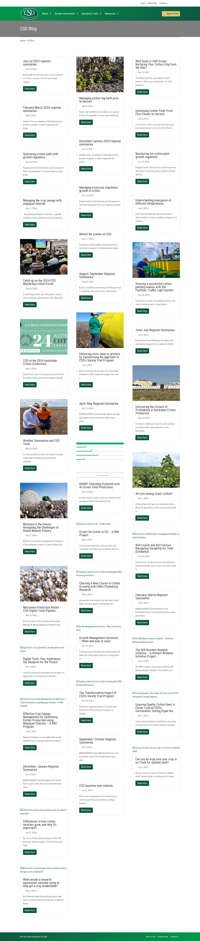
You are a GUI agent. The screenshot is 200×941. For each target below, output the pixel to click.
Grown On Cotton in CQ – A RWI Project (99, 533)
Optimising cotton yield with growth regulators (40, 155)
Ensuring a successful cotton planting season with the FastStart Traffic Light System (154, 287)
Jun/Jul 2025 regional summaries (36, 62)
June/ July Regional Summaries (155, 330)
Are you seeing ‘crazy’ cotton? (154, 493)
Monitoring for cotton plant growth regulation (152, 155)
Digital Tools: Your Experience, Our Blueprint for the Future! (42, 660)
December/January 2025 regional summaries (100, 142)
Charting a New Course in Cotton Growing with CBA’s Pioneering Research (99, 586)
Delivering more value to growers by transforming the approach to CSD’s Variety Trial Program (99, 357)
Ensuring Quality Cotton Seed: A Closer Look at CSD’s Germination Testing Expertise (155, 708)
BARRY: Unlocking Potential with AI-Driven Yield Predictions (99, 485)
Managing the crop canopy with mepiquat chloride (42, 202)
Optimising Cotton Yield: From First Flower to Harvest (154, 112)
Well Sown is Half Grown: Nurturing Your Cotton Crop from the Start (155, 64)
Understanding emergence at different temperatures (153, 201)
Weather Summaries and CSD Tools (41, 442)
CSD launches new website (96, 786)
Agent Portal (172, 13)
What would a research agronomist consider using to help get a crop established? (41, 883)
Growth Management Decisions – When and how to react (98, 639)
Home (22, 40)
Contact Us (163, 3)
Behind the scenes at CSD (95, 234)
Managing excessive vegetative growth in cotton (98, 189)
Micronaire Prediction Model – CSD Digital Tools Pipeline (42, 609)
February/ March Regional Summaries (151, 596)
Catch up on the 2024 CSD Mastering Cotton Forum (39, 282)
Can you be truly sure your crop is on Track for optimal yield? (156, 760)
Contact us (174, 937)
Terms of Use (150, 937)
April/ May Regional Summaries (98, 403)
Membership (152, 3)
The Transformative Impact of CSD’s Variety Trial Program (97, 694)
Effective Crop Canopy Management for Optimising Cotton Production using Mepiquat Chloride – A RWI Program (40, 720)
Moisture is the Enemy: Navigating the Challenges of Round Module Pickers (40, 527)
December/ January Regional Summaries (41, 768)
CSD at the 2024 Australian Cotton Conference (40, 362)
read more (30, 88)
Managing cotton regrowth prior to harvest (99, 99)
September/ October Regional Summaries (97, 740)
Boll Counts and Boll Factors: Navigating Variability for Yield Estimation (154, 548)
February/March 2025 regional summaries (42, 109)
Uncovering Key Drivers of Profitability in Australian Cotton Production (155, 410)
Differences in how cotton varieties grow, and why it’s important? (40, 825)
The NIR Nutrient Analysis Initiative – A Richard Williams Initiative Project (154, 653)
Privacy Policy (163, 937)
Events (143, 3)
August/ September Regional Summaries (97, 275)
